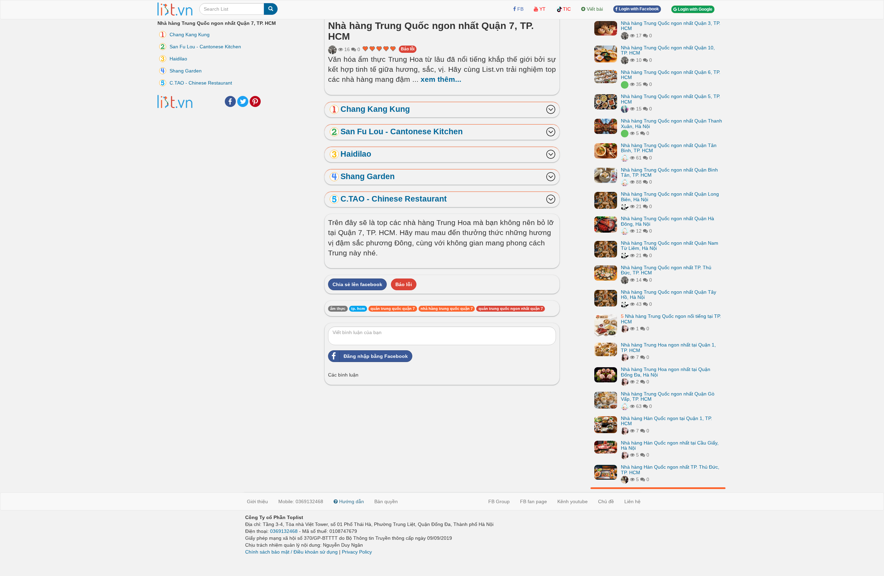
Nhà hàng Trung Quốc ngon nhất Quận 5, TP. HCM (670, 99)
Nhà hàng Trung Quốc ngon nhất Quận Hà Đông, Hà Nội (667, 221)
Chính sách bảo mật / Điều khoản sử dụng (291, 552)
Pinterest (255, 101)
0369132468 (284, 531)
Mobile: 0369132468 (300, 501)
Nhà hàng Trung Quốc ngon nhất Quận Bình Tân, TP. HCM (669, 172)
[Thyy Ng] (624, 108)
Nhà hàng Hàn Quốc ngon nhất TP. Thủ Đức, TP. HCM (670, 469)
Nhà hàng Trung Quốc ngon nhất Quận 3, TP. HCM (670, 25)
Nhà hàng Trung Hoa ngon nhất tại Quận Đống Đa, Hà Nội (665, 372)
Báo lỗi (407, 49)
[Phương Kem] (624, 328)
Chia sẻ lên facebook (357, 284)
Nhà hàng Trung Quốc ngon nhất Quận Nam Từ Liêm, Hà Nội (669, 245)
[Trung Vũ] (624, 479)
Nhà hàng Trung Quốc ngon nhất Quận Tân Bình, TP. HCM (669, 148)
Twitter (242, 101)
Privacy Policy (357, 552)
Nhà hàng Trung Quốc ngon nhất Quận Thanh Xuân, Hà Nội (671, 123)
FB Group (499, 501)
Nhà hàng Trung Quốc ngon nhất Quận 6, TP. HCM (670, 74)
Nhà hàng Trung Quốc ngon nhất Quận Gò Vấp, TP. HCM (667, 396)
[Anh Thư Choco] (332, 49)
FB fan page (533, 501)
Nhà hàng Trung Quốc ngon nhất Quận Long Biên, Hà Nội (670, 196)
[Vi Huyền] (624, 84)
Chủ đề (606, 501)
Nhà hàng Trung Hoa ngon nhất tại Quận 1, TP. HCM (668, 347)
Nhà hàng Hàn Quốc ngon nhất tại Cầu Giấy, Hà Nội (670, 445)
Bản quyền (386, 501)
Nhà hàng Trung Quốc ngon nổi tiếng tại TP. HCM (671, 318)
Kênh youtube (572, 501)
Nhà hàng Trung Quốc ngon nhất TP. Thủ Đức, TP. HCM (666, 270)
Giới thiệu (257, 501)
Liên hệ (632, 501)
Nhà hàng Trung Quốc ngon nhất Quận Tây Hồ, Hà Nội (668, 294)
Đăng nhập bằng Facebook (376, 356)
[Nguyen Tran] (624, 206)
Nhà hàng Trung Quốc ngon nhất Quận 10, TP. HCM (668, 50)
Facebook (230, 101)
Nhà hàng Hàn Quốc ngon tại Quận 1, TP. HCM (666, 421)
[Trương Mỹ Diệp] (624, 157)
